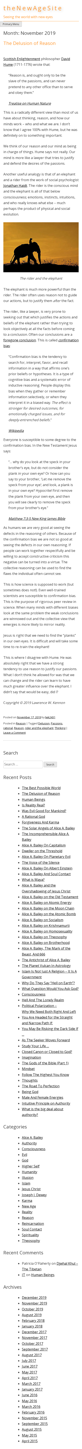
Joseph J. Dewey (34, 1195)
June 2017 (29, 1366)
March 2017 (31, 1383)
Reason (21, 723)
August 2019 (32, 1315)
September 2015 (35, 1423)
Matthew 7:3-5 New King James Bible (36, 518)
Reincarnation (33, 1223)
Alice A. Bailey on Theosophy (44, 937)
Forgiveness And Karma (40, 822)
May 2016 (29, 1401)
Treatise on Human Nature (29, 103)
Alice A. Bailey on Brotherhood (46, 942)
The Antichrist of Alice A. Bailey (46, 960)
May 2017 (29, 1372)
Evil (24, 1154)
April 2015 (30, 1441)
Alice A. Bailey (32, 1137)
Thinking (60, 728)
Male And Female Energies (42, 1097)
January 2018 (32, 1326)
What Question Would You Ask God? (50, 988)
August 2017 (32, 1355)
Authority (29, 1143)
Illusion (27, 1177)
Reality (27, 1212)
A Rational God (33, 816)
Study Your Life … (35, 1046)
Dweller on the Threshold (42, 851)
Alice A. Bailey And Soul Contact (46, 874)
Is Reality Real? (33, 805)
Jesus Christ (31, 1189)
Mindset (28, 1068)
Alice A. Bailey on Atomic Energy (46, 902)
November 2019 (34, 1303)
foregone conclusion (19, 340)
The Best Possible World (41, 788)
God (25, 1160)
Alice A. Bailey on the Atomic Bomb (49, 914)
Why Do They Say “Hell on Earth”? (48, 983)
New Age (29, 1206)
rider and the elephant (39, 728)
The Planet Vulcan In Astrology (46, 965)
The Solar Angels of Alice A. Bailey (48, 828)
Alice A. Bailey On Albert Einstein (47, 868)
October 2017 (32, 1343)
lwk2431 (50, 717)
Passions (56, 723)
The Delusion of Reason (29, 43)
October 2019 (32, 1309)
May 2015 (29, 1435)
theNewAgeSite (33, 8)
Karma (27, 1200)
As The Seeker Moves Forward (46, 1040)
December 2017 (34, 1332)
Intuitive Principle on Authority (46, 1103)
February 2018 (33, 1320)
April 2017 (30, 1378)
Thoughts (30, 1080)
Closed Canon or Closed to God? (47, 1051)
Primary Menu (11, 24)
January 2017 (32, 1389)
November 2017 (34, 1337)
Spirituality (30, 1235)
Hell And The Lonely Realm (43, 1000)
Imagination (31, 1057)
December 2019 (34, 1297)
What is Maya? (33, 879)
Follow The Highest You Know (45, 1074)
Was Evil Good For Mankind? (44, 811)
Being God (30, 1091)
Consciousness (33, 994)
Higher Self (31, 1166)
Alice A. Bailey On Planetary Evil (46, 856)
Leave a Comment (14, 733)
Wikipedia (16, 430)
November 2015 (34, 1418)
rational (8, 728)
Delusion (44, 723)
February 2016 (33, 1412)
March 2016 (31, 1406)
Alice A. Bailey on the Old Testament (50, 897)
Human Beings (33, 799)
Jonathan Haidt (15, 185)
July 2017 (29, 1360)
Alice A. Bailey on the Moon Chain (48, 908)
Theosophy (31, 1240)
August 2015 (32, 1429)
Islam (26, 1183)
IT (23, 1274)
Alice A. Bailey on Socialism (42, 920)
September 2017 (35, 1349)
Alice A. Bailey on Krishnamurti (46, 925)
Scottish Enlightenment (21, 59)
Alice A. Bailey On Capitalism (44, 845)
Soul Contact (32, 1229)
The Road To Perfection (41, 1086)
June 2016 (29, 1395)
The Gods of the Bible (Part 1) (45, 1063)
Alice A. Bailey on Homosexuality (47, 931)
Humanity (29, 1172)
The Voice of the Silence (41, 862)
